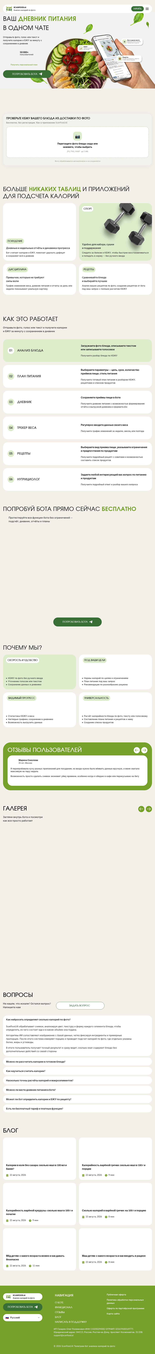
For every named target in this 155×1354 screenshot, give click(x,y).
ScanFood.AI (20, 7)
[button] (77, 142)
